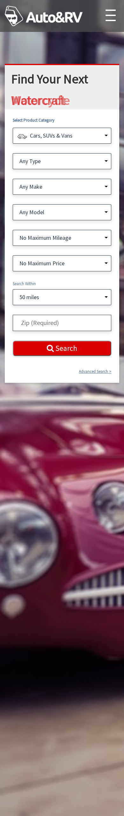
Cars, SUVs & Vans (51, 135)
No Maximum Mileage (45, 237)
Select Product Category (33, 120)
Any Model (31, 212)
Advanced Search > (95, 371)
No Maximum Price (42, 263)
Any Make (30, 186)
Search (65, 348)
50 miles (29, 297)
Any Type (30, 161)
